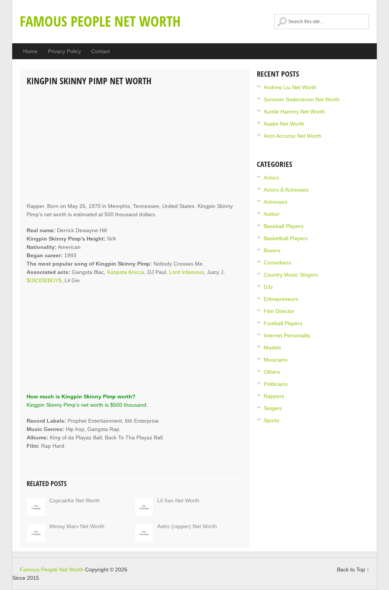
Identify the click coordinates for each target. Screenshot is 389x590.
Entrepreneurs (281, 299)
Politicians (276, 384)
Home (30, 51)
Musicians (276, 360)
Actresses (275, 202)
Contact (100, 51)
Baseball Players (284, 226)
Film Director (279, 311)
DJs (268, 287)
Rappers (274, 396)
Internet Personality (287, 335)
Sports (271, 420)
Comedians (277, 263)
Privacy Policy (64, 51)
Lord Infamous (186, 272)
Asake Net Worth (284, 124)
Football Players (283, 323)
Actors (271, 178)
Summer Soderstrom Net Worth (302, 99)
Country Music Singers (291, 275)
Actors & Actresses (286, 190)
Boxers (272, 250)
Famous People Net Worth (100, 21)
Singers (273, 408)
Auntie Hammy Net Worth (294, 112)
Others (272, 372)
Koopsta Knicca (125, 272)
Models (272, 348)
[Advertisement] (135, 145)
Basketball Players (286, 238)
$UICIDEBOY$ (44, 280)
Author (272, 214)
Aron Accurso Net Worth (292, 136)
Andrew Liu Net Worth (290, 87)
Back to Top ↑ (353, 569)
